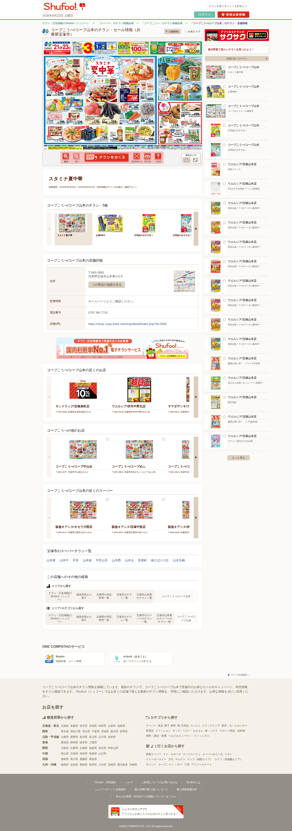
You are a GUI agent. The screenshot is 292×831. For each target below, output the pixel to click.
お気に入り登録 (107, 439)
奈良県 (102, 748)
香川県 (74, 759)
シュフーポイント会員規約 (110, 789)
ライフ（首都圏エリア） (228, 759)
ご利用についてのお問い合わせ (159, 782)
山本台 (129, 560)
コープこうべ (165, 764)
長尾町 (142, 560)
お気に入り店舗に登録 (192, 31)
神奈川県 (75, 731)
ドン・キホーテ (172, 754)
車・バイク (211, 730)
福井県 (112, 736)
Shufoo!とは (193, 782)
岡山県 (65, 753)
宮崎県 (112, 764)
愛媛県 (83, 759)
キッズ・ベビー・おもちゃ (188, 730)
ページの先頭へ (238, 674)
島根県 (93, 753)
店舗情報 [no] (172, 31)
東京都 (65, 731)
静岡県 (74, 742)
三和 (187, 764)
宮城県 (93, 725)
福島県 (121, 725)
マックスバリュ (192, 754)
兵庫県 (74, 748)
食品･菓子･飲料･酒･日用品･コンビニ (179, 725)
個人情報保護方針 (187, 789)
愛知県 (65, 742)
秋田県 (102, 725)
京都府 (83, 748)
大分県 (102, 764)
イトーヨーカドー (156, 759)
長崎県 (83, 764)
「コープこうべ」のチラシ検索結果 (162, 23)
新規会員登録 (233, 14)
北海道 (65, 725)
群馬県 (124, 731)
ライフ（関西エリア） (200, 759)
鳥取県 (83, 753)
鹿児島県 (122, 764)
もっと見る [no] (238, 457)
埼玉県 (86, 731)
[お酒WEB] (112, 222)
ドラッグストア (211, 725)
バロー (179, 764)
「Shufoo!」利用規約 (104, 782)
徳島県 (65, 759)
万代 (170, 759)
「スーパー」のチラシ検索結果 (116, 23)
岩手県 (83, 725)
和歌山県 (113, 748)
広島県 (74, 753)
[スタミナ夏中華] (73, 222)
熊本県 (93, 764)
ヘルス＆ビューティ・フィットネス (188, 735)
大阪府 (65, 748)
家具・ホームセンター (234, 725)
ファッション (163, 730)
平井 (76, 560)
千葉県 (95, 731)
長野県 (74, 736)
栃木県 (114, 731)
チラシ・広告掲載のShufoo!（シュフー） (66, 23)
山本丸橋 (179, 560)
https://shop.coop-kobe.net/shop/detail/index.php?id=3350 (127, 324)
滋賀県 (93, 748)
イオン (228, 754)
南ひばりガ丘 (160, 560)
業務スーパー (153, 754)
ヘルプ (129, 782)
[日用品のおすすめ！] (150, 222)
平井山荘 (102, 560)
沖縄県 (133, 764)
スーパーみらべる (212, 754)
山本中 (64, 560)
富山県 (93, 736)
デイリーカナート (201, 764)
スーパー (151, 725)
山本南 (87, 560)
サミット (151, 764)
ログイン (204, 14)
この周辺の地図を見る (107, 284)
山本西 (116, 560)
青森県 (74, 725)
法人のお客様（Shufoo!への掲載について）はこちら (146, 796)
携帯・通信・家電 (156, 735)
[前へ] (49, 229)
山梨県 (65, 736)
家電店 (150, 730)
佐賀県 (74, 764)
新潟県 (83, 736)
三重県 (93, 742)
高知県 (93, 759)
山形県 (112, 725)
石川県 (102, 736)
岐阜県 (83, 742)
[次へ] (196, 229)
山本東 (51, 560)
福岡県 (65, 764)
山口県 (102, 753)
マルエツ (180, 759)
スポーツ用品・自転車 (232, 730)
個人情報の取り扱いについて (151, 789)
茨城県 (105, 731)
